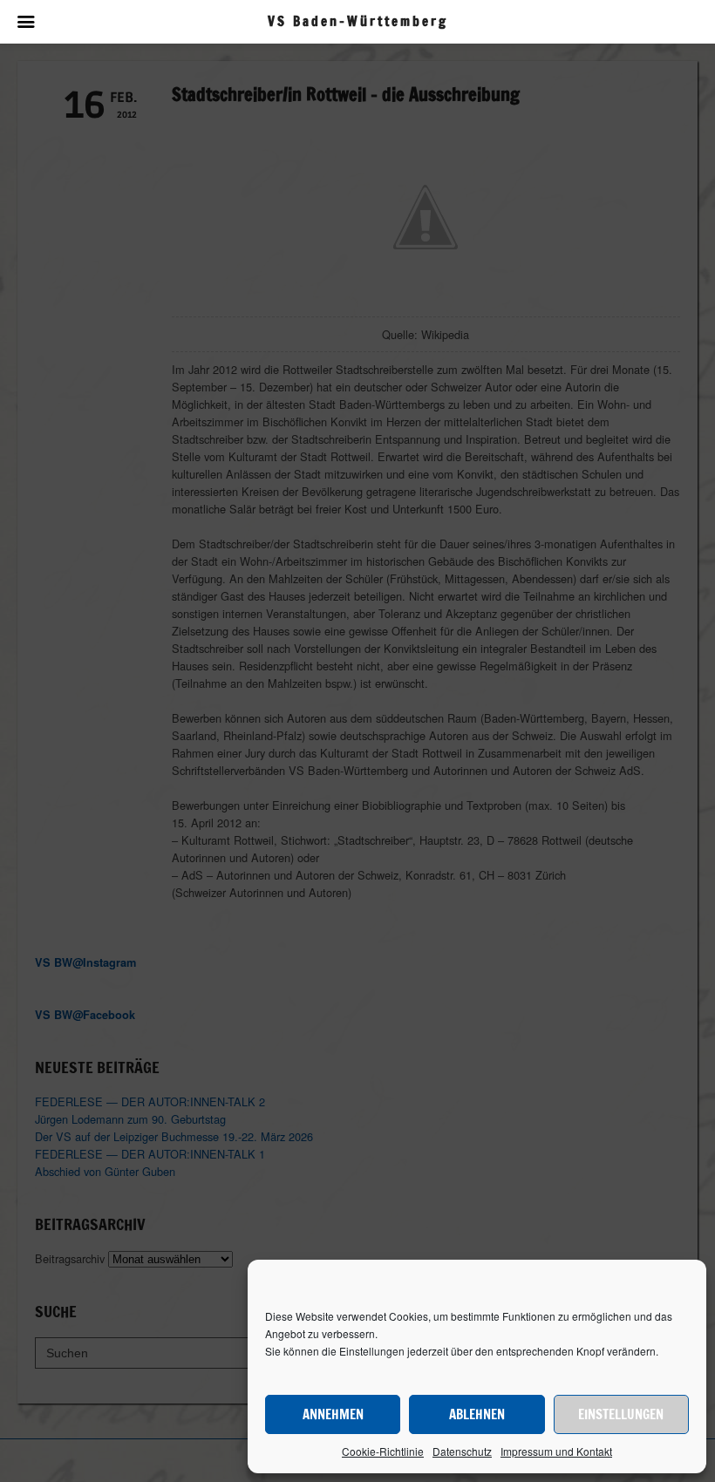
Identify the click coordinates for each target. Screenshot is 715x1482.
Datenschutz (462, 1451)
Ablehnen (477, 1414)
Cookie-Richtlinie (383, 1451)
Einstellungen (621, 1414)
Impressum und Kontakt (556, 1451)
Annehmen (333, 1414)
